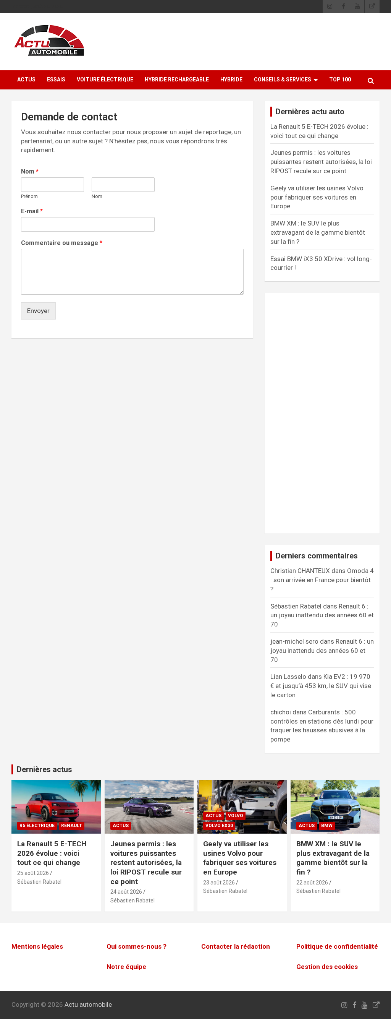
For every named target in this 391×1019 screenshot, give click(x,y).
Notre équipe (126, 966)
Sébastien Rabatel (39, 882)
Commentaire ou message (61, 243)
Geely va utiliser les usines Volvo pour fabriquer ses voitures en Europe (317, 197)
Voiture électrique (105, 79)
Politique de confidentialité (337, 946)
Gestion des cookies (327, 966)
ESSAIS (56, 79)
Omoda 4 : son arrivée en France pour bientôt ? (322, 580)
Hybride (231, 79)
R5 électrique (37, 825)
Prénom (29, 196)
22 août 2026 (312, 882)
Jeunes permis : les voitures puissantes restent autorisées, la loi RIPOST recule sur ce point (321, 162)
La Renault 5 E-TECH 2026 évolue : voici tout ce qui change (51, 853)
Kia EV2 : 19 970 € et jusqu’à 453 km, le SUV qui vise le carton (320, 686)
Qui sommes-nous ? (136, 946)
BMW (327, 825)
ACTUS (26, 79)
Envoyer (38, 311)
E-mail (32, 211)
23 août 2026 (219, 882)
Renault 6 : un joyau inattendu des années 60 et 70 (322, 615)
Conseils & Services (282, 79)
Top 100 (340, 79)
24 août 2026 (126, 892)
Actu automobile (88, 1004)
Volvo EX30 (219, 825)
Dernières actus (44, 769)
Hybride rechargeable (177, 79)
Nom (30, 171)
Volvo (235, 815)
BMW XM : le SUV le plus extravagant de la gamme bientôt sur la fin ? (317, 232)
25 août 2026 (33, 873)
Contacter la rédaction (235, 946)
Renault (71, 825)
